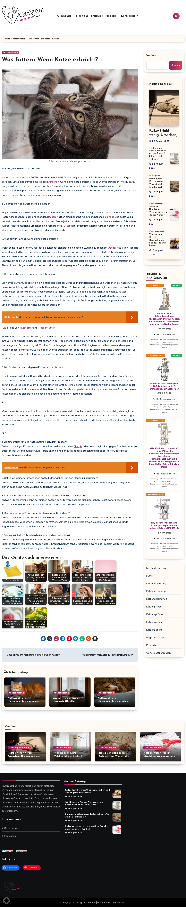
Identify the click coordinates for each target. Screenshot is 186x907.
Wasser (112, 247)
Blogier (101, 902)
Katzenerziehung (156, 591)
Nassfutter (26, 327)
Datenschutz (11, 828)
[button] (6, 900)
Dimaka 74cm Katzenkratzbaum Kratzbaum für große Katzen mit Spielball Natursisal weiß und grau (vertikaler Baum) (164, 318)
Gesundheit (64, 16)
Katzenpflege (153, 606)
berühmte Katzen (156, 568)
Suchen (151, 55)
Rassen (51, 216)
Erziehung (97, 16)
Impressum (10, 836)
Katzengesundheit (156, 599)
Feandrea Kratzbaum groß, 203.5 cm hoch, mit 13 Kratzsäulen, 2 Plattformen (164, 386)
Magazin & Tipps (155, 637)
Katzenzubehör (154, 629)
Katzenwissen (10, 52)
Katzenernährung (156, 583)
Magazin (111, 16)
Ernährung (82, 16)
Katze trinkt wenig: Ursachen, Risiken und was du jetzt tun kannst (24, 756)
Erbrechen (53, 181)
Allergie (78, 446)
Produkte (151, 645)
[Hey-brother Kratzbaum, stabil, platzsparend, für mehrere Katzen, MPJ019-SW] (164, 508)
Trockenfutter (46, 327)
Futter (66, 225)
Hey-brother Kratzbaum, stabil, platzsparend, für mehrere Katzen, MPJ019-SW (164, 525)
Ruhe (49, 411)
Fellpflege (108, 216)
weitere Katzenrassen (158, 653)
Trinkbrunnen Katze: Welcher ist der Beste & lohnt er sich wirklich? (157, 153)
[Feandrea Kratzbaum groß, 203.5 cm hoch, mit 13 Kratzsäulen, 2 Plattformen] (164, 369)
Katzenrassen (130, 16)
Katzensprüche (154, 614)
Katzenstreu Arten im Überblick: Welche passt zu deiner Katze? (158, 209)
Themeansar (117, 902)
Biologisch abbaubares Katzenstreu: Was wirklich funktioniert (156, 181)
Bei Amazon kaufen (166, 334)
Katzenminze (39, 495)
